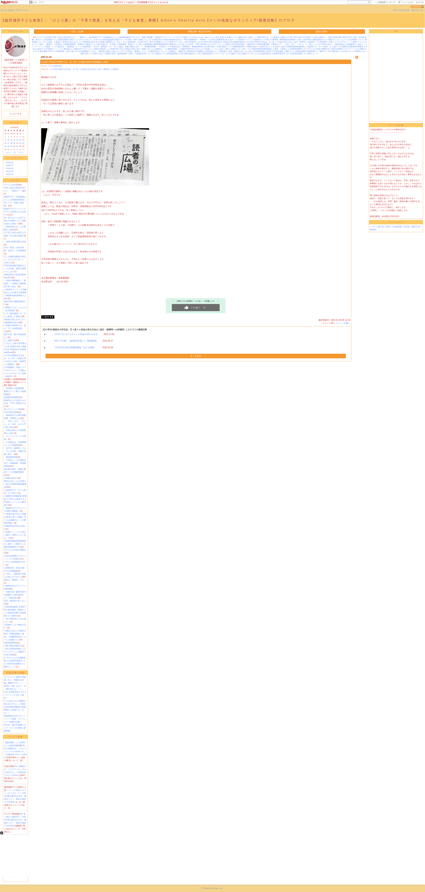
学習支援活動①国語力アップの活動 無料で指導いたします (15, 268)
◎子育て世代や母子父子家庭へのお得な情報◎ (305, 37)
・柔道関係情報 (11, 457)
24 (8, 146)
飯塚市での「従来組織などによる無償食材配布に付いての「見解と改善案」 (123, 37)
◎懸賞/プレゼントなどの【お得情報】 (342, 40)
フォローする (15, 114)
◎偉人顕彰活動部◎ (13, 646)
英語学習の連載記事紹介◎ (314, 40)
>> (385, 2)
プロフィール (21, 10)
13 (17, 140)
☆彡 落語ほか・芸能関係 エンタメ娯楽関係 (71, 47)
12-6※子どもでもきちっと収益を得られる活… (77, 334)
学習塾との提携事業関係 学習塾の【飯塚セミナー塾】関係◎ (81, 44)
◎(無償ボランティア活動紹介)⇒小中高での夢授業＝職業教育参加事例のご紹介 (269, 40)
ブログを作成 (407, 2)
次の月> (21, 152)
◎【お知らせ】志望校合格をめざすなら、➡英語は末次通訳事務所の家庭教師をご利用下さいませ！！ (15, 707)
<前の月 (8, 152)
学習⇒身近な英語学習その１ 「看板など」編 (71, 37)
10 (8, 140)
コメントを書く (342, 323)
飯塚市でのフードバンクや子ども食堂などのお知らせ (15, 212)
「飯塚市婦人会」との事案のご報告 (270, 37)
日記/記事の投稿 (15, 672)
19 (14, 143)
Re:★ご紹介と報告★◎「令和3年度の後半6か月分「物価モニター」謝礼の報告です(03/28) (15, 820)
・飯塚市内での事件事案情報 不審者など (263, 44)
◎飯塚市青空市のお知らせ (191, 49)
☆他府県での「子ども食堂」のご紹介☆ (322, 47)
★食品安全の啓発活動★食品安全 (167, 40)
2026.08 (9, 162)
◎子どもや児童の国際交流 (318, 49)
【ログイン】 (417, 10)
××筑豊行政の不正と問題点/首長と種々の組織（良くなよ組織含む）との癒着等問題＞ (144, 49)
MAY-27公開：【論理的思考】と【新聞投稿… (76, 341)
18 (11, 143)
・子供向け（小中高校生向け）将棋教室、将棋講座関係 (15, 463)
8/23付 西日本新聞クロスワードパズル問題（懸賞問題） (15, 728)
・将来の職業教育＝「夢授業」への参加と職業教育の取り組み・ (15, 283)
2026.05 (9, 171)
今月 (14, 152)
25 (11, 146)
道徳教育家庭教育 (12, 397)
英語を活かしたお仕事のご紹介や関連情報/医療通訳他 (15, 484)
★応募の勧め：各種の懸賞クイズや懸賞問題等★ (15, 472)
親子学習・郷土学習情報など (152, 42)
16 (5, 143)
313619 (415, 6)
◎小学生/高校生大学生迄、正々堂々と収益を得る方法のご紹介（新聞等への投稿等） (281, 42)
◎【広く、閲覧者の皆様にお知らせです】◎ (107, 51)
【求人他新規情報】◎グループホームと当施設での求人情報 (15, 652)
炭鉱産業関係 (10, 643)
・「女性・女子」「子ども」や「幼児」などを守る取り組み (15, 424)
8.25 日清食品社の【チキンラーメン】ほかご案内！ (15, 695)
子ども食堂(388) (55, 66)
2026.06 (9, 168)
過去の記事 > (322, 31)
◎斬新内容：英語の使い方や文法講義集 (71, 51)
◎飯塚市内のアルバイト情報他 (162, 51)
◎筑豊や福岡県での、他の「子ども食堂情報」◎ (15, 328)
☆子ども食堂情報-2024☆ (43, 51)
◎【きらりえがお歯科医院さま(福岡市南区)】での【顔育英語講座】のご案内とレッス (283, 54)
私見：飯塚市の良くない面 (240, 51)
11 (11, 140)
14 (20, 140)
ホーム (4, 10)
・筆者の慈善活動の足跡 (15, 241)
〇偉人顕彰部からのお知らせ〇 (339, 51)
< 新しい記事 (77, 31)
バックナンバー (15, 158)
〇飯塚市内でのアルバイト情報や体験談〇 (90, 49)
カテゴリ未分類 (11, 185)
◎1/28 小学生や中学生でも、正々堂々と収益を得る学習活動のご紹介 (75, 62)
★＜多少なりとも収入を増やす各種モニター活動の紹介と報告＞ (15, 221)
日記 (11, 10)
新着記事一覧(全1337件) (199, 31)
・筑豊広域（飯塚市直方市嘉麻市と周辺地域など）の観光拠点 (15, 595)
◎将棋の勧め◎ (11, 478)
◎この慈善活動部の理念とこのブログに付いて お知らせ (15, 259)
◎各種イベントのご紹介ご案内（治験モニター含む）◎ (15, 535)
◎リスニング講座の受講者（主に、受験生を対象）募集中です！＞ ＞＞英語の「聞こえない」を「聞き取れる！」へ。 (15, 683)
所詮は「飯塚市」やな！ (15, 580)
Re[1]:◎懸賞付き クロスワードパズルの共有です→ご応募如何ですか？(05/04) (15, 751)
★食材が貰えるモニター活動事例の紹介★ (80, 42)
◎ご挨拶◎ (9, 340)
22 (23, 143)
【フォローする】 (401, 10)
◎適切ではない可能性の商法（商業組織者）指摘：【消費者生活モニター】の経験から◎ (128, 54)
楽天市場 (420, 2)
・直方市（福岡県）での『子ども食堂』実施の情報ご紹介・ (15, 451)
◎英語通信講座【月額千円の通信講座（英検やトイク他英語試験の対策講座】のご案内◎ (288, 51)
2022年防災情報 (11, 412)
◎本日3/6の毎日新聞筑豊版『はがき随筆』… (76, 347)
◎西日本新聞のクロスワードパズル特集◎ (348, 49)
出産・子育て (39, 2)
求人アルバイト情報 (13, 409)
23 (5, 146)
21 (20, 143)
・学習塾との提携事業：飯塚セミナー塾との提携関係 (15, 391)
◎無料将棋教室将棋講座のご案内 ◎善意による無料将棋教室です (15, 544)
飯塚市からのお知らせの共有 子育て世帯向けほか (15, 403)
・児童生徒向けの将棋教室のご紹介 (347, 44)
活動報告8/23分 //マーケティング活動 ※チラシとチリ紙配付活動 (15, 719)
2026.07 (9, 165)
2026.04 (9, 174)
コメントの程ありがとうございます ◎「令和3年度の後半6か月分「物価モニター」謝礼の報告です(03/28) (15, 796)
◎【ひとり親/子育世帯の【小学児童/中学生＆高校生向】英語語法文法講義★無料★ (210, 42)
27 (17, 146)
